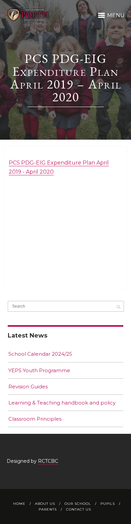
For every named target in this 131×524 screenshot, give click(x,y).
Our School (77, 503)
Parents (48, 509)
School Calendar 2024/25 (40, 354)
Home (19, 503)
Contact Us (78, 509)
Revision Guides (28, 386)
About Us (45, 503)
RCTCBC (48, 461)
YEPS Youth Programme (39, 370)
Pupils (107, 503)
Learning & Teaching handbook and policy (62, 402)
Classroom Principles (34, 419)
